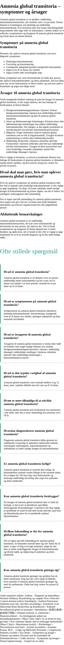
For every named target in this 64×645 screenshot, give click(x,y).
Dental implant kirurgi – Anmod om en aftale (22, 641)
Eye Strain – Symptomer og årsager (37, 632)
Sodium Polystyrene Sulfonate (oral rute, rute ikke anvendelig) (29, 602)
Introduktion (41, 609)
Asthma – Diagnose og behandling (42, 595)
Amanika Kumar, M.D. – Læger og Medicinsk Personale (28, 628)
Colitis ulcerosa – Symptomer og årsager (39, 638)
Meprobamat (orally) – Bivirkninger (33, 624)
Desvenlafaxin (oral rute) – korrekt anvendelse (22, 627)
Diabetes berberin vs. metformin (32, 613)
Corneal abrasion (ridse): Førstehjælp (18, 601)
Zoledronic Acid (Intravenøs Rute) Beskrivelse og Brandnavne (29, 605)
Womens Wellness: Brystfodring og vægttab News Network (29, 598)
